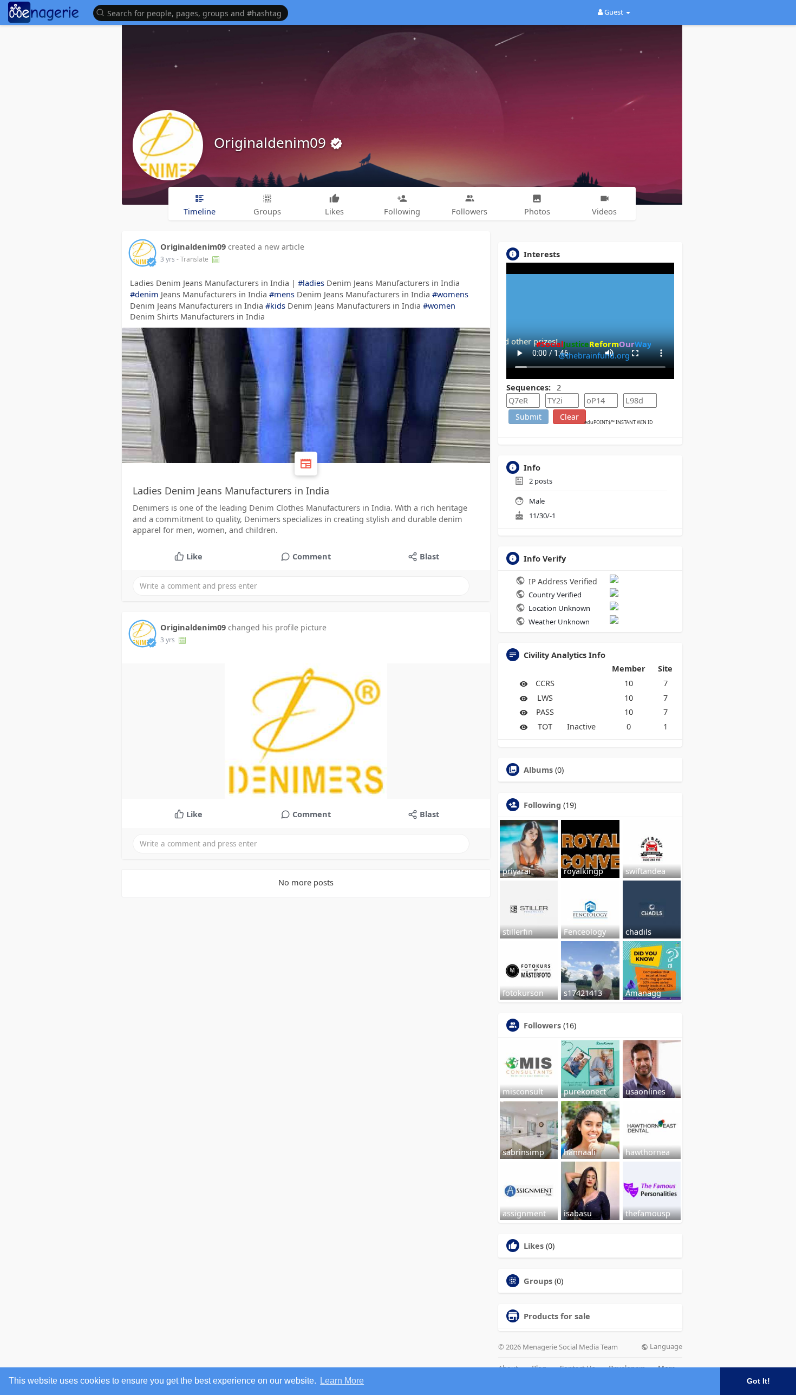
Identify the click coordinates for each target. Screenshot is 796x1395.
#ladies (311, 282)
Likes (534, 1245)
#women (439, 305)
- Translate (193, 259)
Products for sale (557, 1316)
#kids (275, 305)
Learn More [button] (342, 1380)
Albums (538, 769)
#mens (282, 294)
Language (665, 1346)
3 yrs (167, 259)
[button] (193, 12)
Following (542, 804)
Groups (538, 1280)
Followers (542, 1025)
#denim (144, 294)
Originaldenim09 (272, 142)
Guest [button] (614, 12)
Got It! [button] (758, 1381)
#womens (450, 294)
